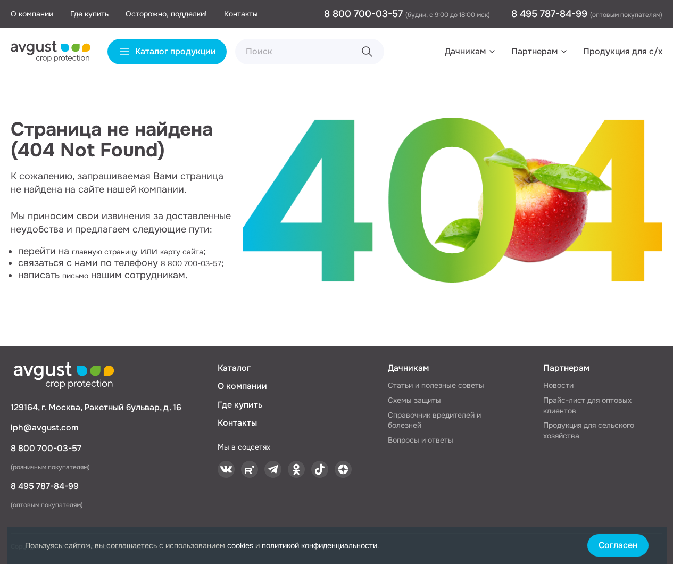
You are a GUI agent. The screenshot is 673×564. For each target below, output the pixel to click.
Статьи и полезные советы (436, 385)
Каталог (234, 368)
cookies (240, 545)
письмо (75, 275)
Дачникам (465, 51)
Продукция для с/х (622, 51)
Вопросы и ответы (420, 440)
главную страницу (105, 251)
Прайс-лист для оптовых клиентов (587, 405)
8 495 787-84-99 (550, 14)
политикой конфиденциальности (319, 545)
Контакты (241, 14)
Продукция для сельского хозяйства (588, 430)
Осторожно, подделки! (166, 14)
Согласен (618, 545)
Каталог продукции (175, 51)
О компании (32, 14)
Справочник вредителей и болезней (434, 420)
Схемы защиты (414, 400)
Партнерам (534, 51)
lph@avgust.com (44, 427)
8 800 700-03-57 (364, 14)
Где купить (89, 14)
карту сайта (181, 251)
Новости (558, 385)
